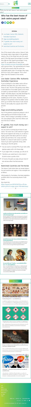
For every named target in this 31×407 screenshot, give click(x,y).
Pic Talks (3, 394)
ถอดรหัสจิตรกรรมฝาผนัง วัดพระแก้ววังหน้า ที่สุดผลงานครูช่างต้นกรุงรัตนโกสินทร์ (15, 239)
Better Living (4, 389)
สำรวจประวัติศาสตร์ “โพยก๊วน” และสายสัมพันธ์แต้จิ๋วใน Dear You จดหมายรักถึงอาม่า (14, 264)
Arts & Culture (4, 391)
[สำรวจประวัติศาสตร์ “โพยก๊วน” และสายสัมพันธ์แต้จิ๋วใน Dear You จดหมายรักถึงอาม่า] (15, 254)
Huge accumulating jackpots (11, 39)
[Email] (10, 22)
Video (2, 396)
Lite (2, 385)
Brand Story (3, 392)
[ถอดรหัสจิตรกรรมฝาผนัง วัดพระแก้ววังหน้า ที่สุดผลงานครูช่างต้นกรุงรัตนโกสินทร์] (15, 230)
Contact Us (18, 398)
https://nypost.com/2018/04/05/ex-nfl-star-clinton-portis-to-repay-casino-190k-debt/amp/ (14, 185)
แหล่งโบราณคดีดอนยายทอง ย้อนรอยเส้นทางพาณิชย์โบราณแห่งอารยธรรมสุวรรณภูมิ (15, 214)
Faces (2, 387)
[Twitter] (5, 22)
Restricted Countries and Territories (14, 46)
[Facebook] (2, 22)
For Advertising (26, 398)
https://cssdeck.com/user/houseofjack (11, 64)
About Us (12, 398)
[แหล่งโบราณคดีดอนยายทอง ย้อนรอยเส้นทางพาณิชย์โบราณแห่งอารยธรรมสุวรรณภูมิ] (15, 204)
